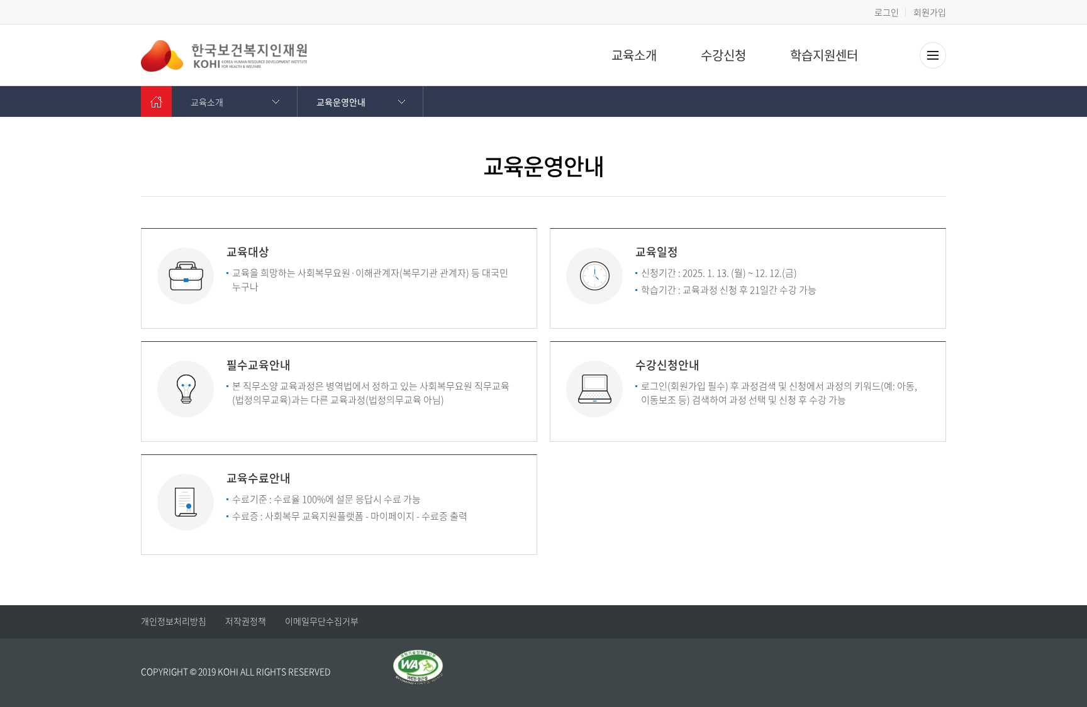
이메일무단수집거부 (322, 621)
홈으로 (156, 101)
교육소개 (634, 55)
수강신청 (723, 55)
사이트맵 (933, 55)
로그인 (886, 12)
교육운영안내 (340, 102)
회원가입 (929, 12)
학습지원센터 (824, 55)
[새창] (418, 657)
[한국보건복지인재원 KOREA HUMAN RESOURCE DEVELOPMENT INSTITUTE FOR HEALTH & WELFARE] (224, 56)
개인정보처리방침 (173, 621)
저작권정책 (245, 621)
